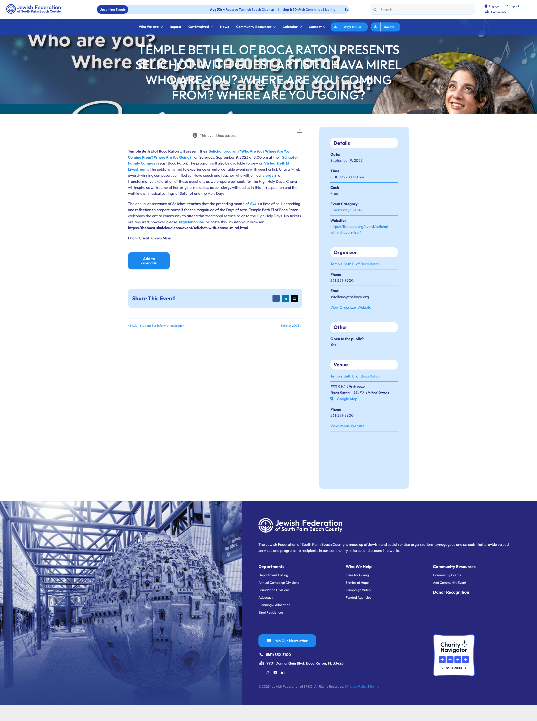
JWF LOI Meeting (318, 9)
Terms (374, 686)
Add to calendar (149, 260)
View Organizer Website (350, 307)
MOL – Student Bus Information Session (157, 326)
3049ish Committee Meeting (265, 9)
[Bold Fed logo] (33, 6)
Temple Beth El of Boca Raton (355, 263)
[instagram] (267, 672)
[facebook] (260, 672)
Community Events (346, 210)
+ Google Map (345, 398)
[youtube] (275, 672)
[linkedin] (282, 672)
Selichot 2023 (290, 326)
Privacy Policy (356, 686)
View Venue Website (347, 425)
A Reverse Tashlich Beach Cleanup (198, 9)
